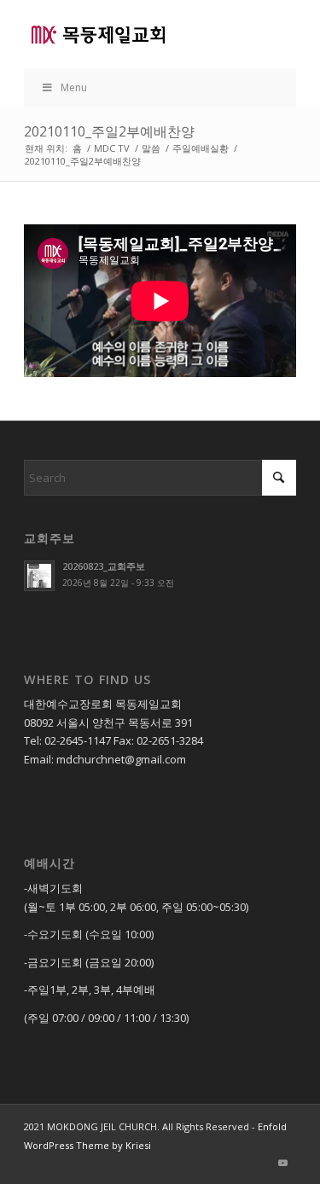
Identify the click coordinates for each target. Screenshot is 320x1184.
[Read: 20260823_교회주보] (39, 575)
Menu (74, 87)
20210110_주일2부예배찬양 (109, 131)
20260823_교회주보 (103, 566)
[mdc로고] (132, 34)
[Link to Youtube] (283, 1162)
